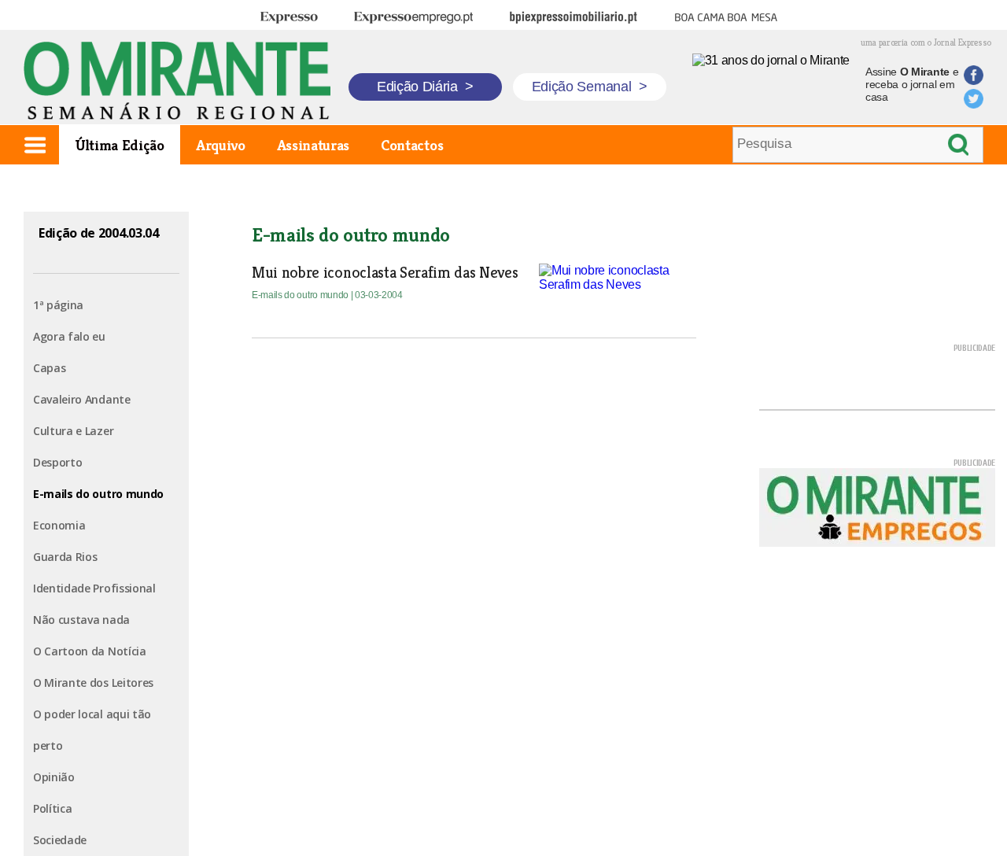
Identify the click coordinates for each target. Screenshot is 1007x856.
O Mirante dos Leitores (93, 682)
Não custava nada (81, 619)
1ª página (58, 304)
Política (52, 808)
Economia (59, 525)
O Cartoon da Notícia (89, 651)
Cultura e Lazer (73, 430)
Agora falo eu (69, 336)
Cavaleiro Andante (82, 399)
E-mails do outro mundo (98, 493)
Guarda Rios (65, 556)
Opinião (54, 776)
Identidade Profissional (94, 588)
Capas (49, 367)
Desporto (57, 462)
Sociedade (60, 839)
